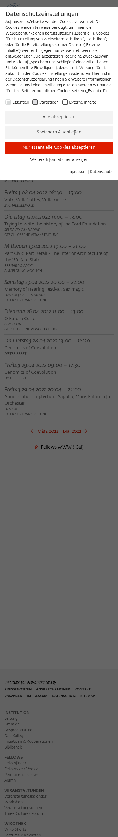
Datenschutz (101, 172)
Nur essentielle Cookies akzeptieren (59, 147)
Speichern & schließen (59, 132)
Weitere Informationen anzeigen (59, 160)
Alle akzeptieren (59, 117)
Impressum (77, 172)
